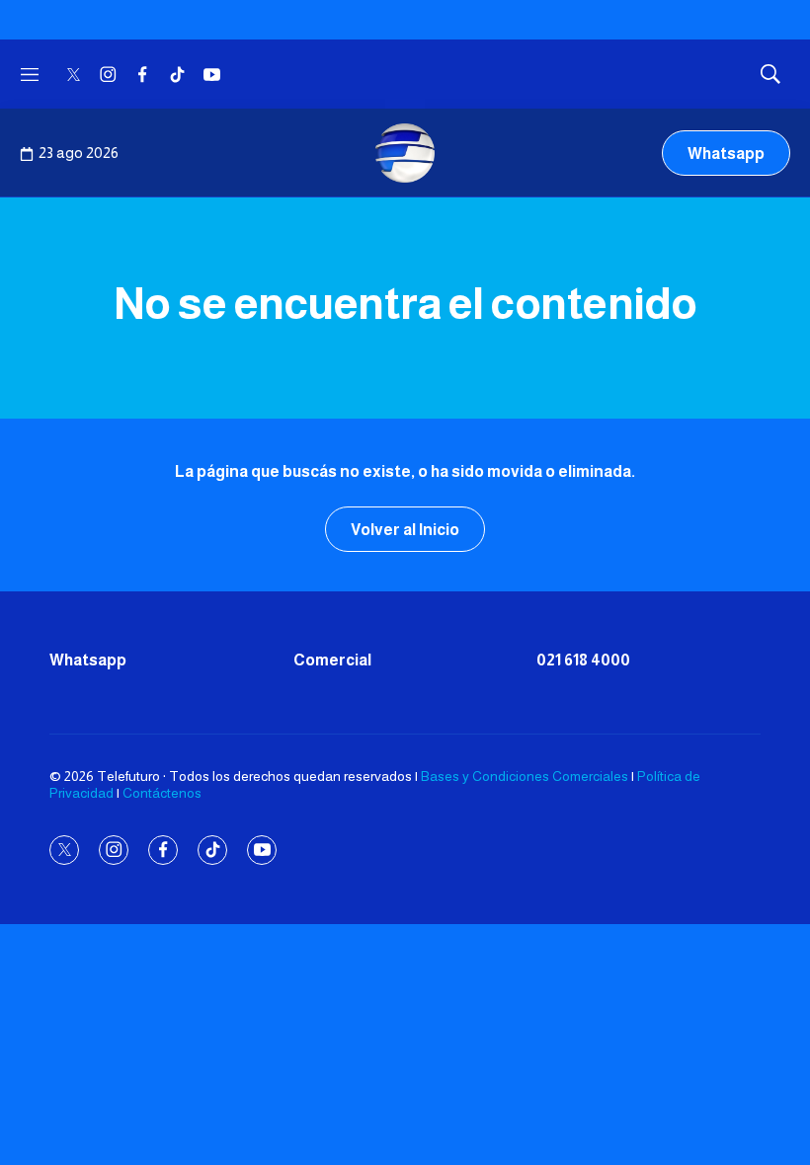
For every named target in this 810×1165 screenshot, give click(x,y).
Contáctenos (162, 793)
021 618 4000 (583, 660)
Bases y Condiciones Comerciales (524, 776)
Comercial (332, 660)
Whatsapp (726, 153)
